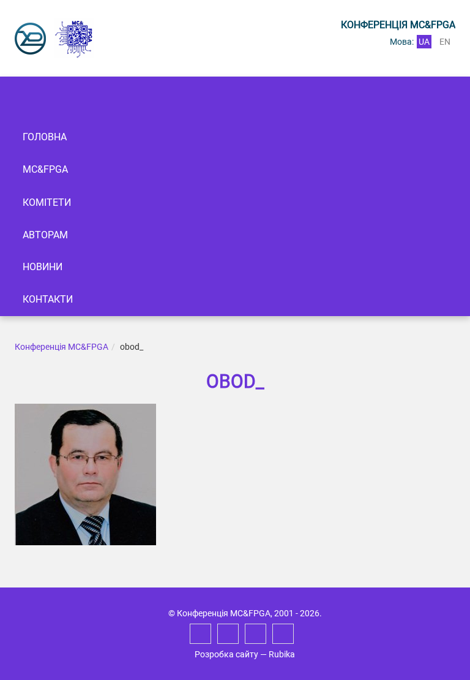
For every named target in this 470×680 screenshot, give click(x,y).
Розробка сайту (226, 654)
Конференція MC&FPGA (61, 347)
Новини (42, 267)
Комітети (47, 202)
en (444, 42)
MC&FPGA (45, 169)
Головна (45, 137)
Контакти (48, 299)
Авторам (45, 235)
